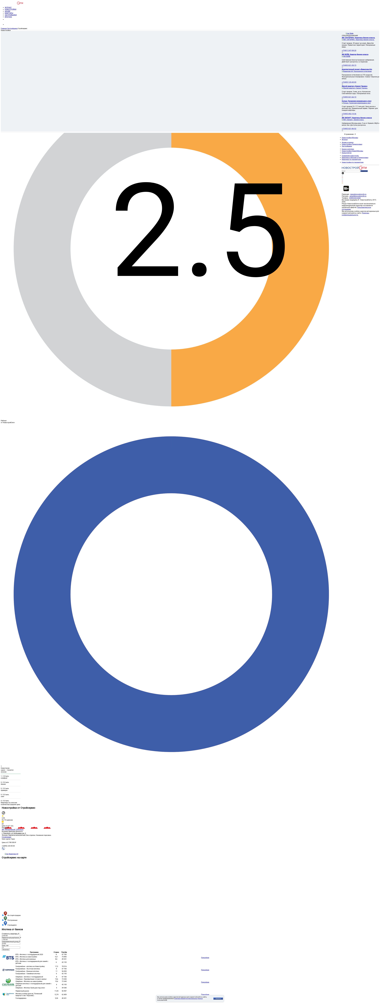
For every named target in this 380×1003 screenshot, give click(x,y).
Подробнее (205, 958)
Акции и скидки (347, 142)
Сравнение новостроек (350, 156)
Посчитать (6, 949)
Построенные (12, 920)
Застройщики (347, 146)
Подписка (364, 171)
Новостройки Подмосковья (352, 144)
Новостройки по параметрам (352, 162)
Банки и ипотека (348, 149)
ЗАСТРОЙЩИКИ (11, 15)
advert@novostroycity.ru (358, 196)
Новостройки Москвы (350, 138)
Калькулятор (347, 153)
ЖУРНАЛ (8, 7)
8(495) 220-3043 (12, 19)
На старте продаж (14, 915)
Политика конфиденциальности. (355, 214)
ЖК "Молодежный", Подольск (12, 829)
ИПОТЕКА (8, 17)
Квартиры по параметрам (351, 159)
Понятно (218, 998)
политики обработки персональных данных (188, 998)
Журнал (345, 139)
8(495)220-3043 (355, 198)
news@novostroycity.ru (358, 194)
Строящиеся (12, 925)
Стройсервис (6, 837)
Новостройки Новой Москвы (352, 151)
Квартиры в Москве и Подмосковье (355, 158)
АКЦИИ (7, 11)
